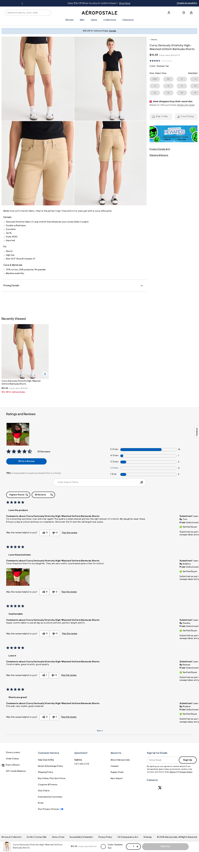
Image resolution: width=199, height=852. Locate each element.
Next (100, 731)
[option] (25, 359)
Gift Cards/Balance (16, 771)
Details (112, 31)
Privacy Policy (186, 772)
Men (82, 20)
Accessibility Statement (81, 837)
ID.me (40, 803)
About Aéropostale (120, 760)
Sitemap (147, 837)
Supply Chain (117, 772)
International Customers (50, 797)
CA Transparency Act (127, 837)
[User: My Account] (169, 13)
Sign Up (187, 760)
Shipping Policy (45, 772)
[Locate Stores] (184, 13)
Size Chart (192, 73)
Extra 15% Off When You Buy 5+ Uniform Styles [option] (99, 3)
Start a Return (12, 765)
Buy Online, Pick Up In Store (51, 778)
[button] (18, 577)
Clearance (128, 20)
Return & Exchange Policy (50, 766)
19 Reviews (166, 61)
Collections (109, 20)
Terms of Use (58, 837)
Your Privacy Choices (48, 809)
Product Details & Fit (160, 149)
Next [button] (176, 3)
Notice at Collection (11, 837)
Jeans (94, 20)
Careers (115, 766)
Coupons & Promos (47, 785)
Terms (172, 772)
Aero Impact (117, 778)
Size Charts (44, 791)
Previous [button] (23, 3)
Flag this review (69, 533)
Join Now (182, 139)
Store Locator (13, 753)
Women (69, 20)
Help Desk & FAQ (46, 760)
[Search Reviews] (141, 482)
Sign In (167, 139)
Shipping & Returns (159, 155)
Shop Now (124, 3)
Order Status (12, 759)
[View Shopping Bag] (191, 13)
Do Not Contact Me (36, 837)
